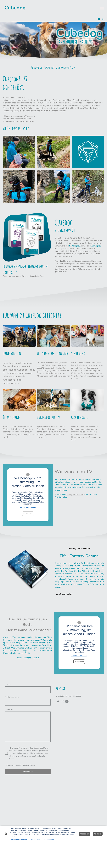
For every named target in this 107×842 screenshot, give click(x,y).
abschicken (28, 771)
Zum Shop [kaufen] (64, 594)
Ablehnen (97, 834)
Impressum (35, 839)
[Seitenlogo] (15, 14)
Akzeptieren (27, 514)
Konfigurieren (49, 839)
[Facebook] (58, 701)
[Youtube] (67, 701)
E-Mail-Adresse (12, 697)
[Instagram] (62, 701)
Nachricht (9, 709)
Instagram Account (74, 494)
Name (8, 684)
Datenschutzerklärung (28, 508)
